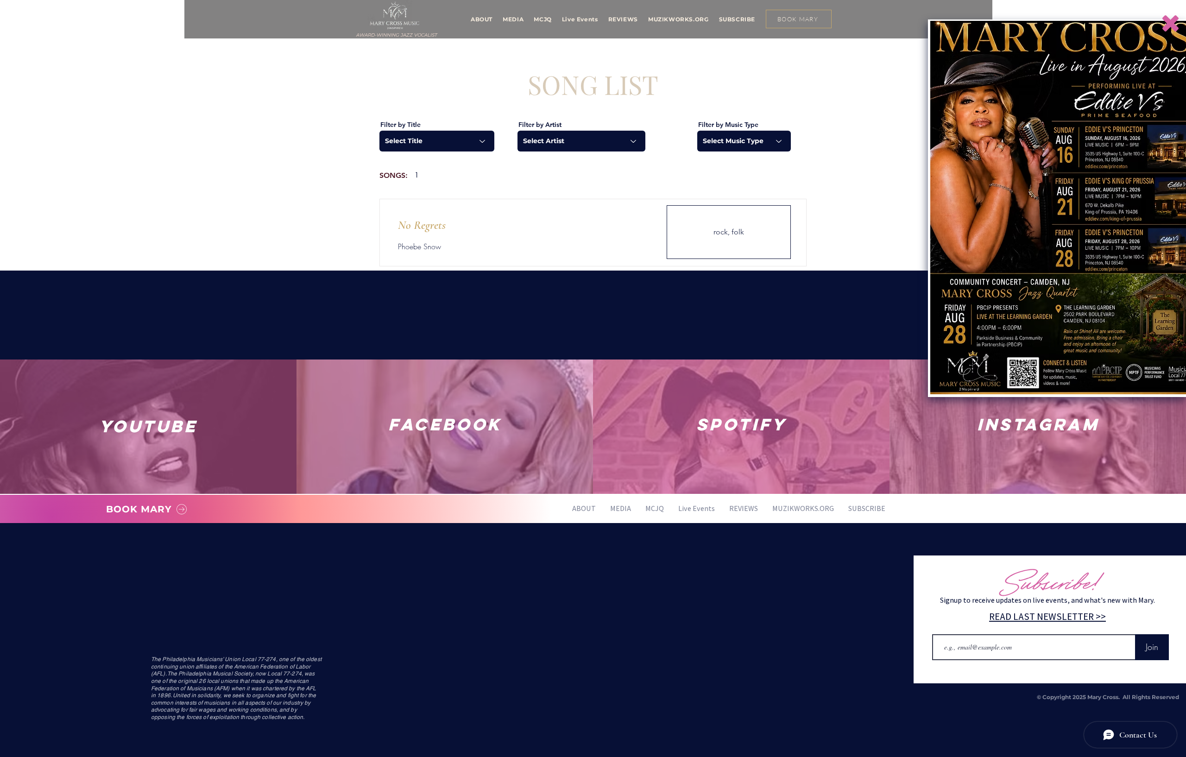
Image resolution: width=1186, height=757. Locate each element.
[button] (1170, 23)
